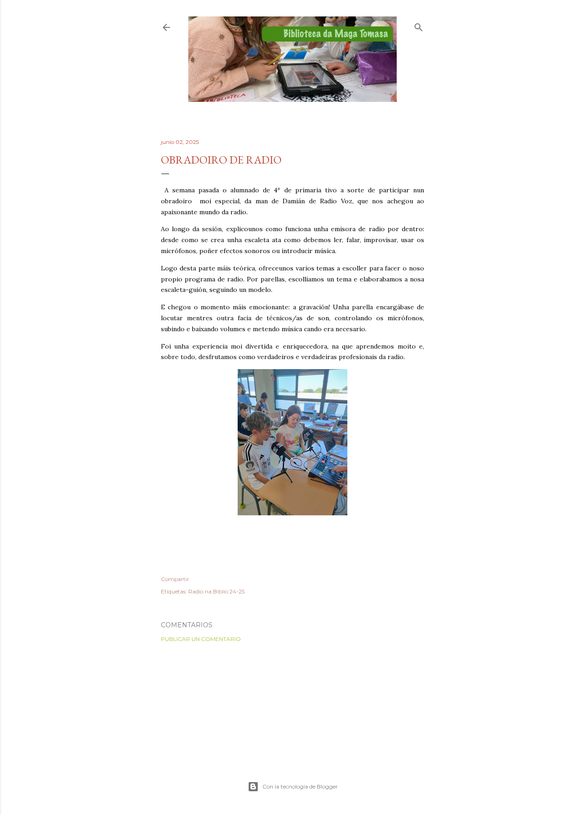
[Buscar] (418, 25)
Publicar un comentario (201, 638)
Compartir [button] (175, 579)
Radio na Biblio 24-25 (216, 591)
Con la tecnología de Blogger (300, 786)
